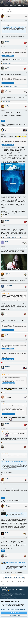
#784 (26, 95)
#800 (26, 560)
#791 (26, 318)
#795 (26, 428)
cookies (8, 604)
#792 (26, 339)
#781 (26, 20)
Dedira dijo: (4, 431)
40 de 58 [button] (13, 575)
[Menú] (2, 5)
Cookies (3, 587)
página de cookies (5, 53)
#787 (26, 225)
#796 (26, 451)
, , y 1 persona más (13, 237)
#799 (26, 537)
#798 (26, 510)
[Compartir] (24, 20)
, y (10, 86)
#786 (26, 134)
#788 (26, 246)
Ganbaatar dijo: (5, 23)
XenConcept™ (20, 594)
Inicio (6, 590)
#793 (26, 371)
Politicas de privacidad (19, 589)
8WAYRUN (15, 598)
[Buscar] (26, 5)
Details (10, 595)
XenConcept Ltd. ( (6, 595)
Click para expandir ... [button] (14, 386)
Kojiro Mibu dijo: (5, 453)
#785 (26, 110)
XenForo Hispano (13, 597)
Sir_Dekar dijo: (4, 374)
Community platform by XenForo (11, 593)
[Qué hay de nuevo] (23, 5)
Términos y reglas (10, 589)
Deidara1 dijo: (4, 293)
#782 (26, 46)
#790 (26, 290)
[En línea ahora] (3, 275)
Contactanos (3, 589)
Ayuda (2, 590)
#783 (26, 72)
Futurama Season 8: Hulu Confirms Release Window (14, 461)
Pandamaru (4, 11)
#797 (26, 483)
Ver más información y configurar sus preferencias (13, 609)
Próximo (19, 575)
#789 (26, 278)
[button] (6, 587)
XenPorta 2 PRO (3, 598)
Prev (9, 575)
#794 (26, 401)
